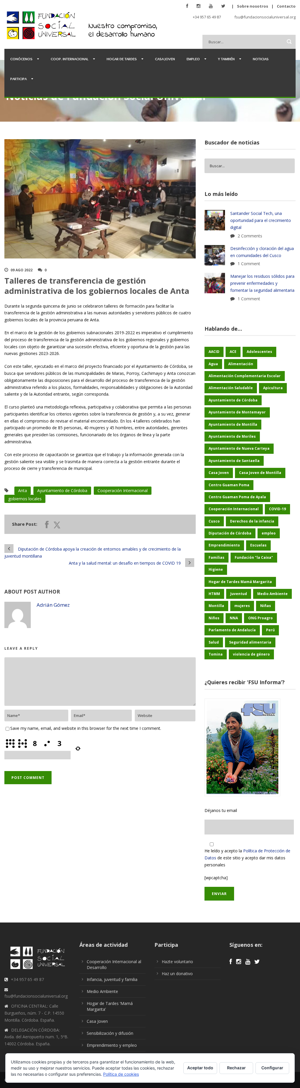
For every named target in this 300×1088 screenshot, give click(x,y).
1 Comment (249, 263)
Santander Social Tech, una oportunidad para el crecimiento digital (260, 220)
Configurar (272, 1067)
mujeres (242, 605)
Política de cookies (121, 1074)
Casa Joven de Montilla (260, 472)
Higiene (216, 569)
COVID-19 (277, 508)
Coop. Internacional (69, 58)
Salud (214, 642)
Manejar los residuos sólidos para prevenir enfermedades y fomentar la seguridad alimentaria (262, 283)
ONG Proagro (260, 617)
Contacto (286, 6)
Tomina (216, 654)
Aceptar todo (200, 1067)
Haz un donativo (177, 973)
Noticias (261, 58)
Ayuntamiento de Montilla (233, 424)
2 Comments (250, 236)
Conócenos (21, 58)
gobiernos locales (25, 498)
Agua (213, 363)
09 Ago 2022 (22, 270)
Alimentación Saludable (231, 387)
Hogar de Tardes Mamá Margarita (240, 581)
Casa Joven (165, 58)
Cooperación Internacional (123, 490)
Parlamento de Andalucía (232, 629)
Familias (216, 557)
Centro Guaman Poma (229, 484)
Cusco (214, 521)
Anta (22, 490)
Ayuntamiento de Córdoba (62, 490)
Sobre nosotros (252, 6)
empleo (269, 533)
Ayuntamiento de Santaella (234, 460)
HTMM (214, 593)
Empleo (193, 58)
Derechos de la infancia (252, 521)
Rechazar (236, 1067)
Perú (270, 629)
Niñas (265, 605)
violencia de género (251, 654)
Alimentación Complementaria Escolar (245, 375)
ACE (233, 351)
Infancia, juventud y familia (112, 979)
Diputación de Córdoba (230, 533)
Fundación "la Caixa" (254, 557)
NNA (234, 617)
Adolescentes (259, 351)
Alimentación (240, 363)
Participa (18, 78)
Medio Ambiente (272, 593)
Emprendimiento (224, 545)
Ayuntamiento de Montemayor (237, 412)
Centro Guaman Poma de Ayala (237, 496)
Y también (226, 58)
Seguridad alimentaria (250, 642)
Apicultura (273, 387)
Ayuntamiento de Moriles (232, 436)
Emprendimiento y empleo (112, 1045)
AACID (214, 351)
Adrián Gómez (53, 604)
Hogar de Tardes (122, 58)
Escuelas (258, 545)
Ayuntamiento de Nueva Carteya (239, 448)
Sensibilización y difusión (110, 1033)
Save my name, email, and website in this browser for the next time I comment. (85, 728)
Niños (214, 617)
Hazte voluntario (177, 961)
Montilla (216, 605)
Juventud (238, 593)
